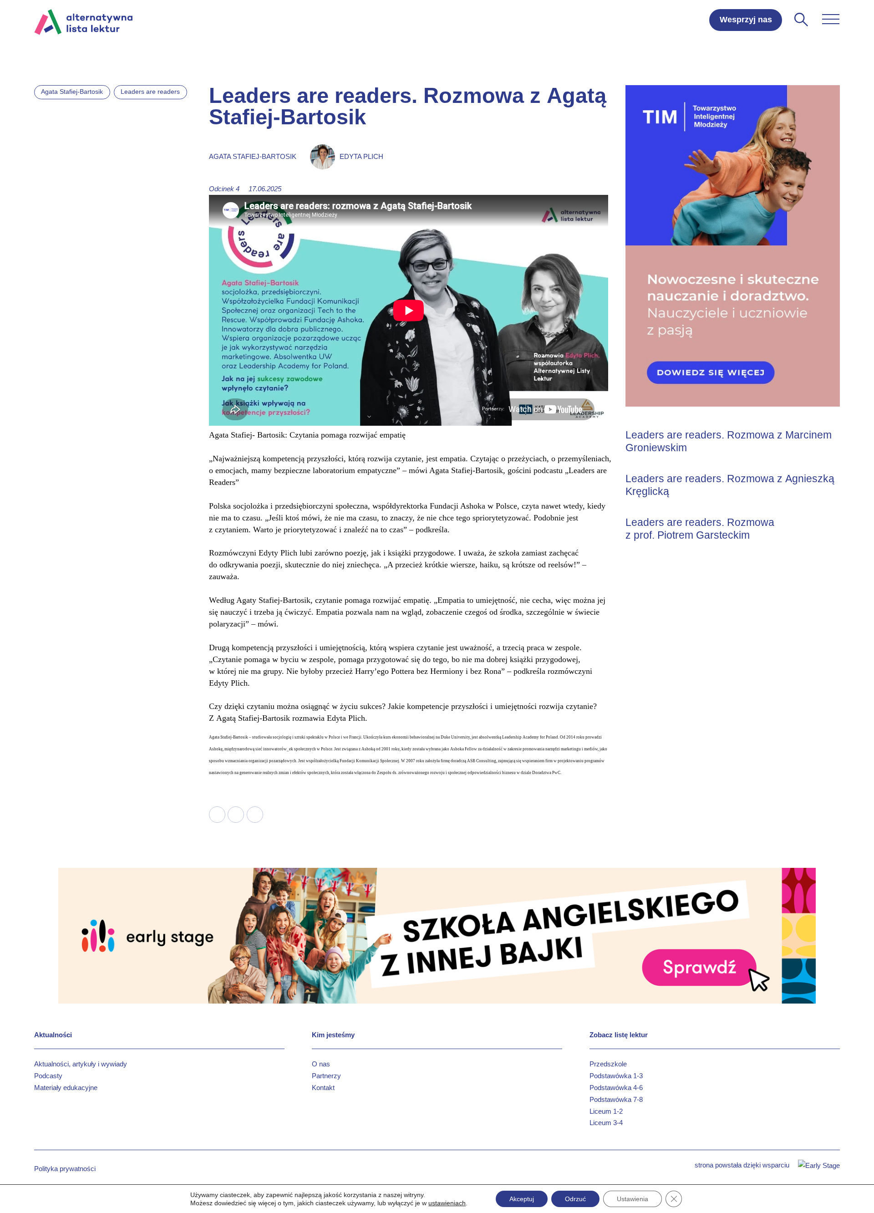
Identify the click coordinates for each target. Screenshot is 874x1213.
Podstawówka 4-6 (616, 1087)
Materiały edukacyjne (65, 1087)
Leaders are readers (150, 91)
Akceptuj (521, 1199)
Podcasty (48, 1076)
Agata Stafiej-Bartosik (72, 91)
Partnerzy (326, 1076)
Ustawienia (632, 1199)
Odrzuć (575, 1199)
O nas (321, 1064)
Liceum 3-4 (606, 1122)
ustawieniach (447, 1203)
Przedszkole (608, 1064)
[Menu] (831, 19)
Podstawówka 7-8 (616, 1099)
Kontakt (323, 1087)
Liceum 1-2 (606, 1111)
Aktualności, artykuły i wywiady (80, 1064)
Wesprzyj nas (746, 19)
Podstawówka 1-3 (616, 1076)
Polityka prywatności (65, 1168)
